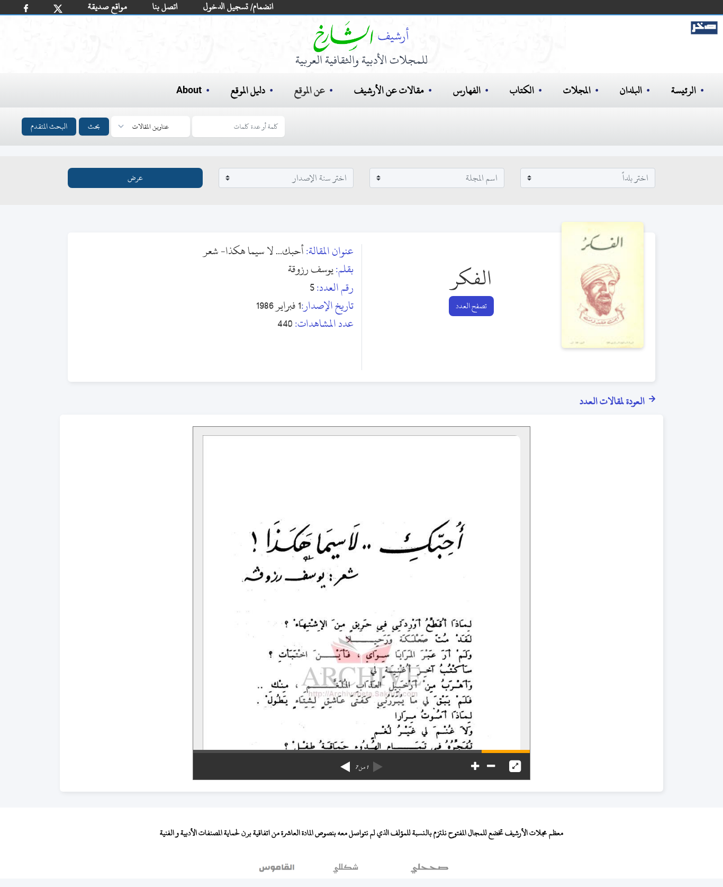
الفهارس (467, 90)
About (189, 90)
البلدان (631, 90)
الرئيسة (683, 90)
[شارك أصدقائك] (26, 8)
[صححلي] (429, 871)
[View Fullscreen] (515, 766)
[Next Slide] (345, 763)
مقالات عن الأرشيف (389, 90)
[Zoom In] (475, 766)
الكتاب (522, 90)
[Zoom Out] (491, 766)
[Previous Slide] (378, 763)
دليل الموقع (248, 90)
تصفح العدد (471, 306)
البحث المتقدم (49, 126)
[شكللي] (345, 871)
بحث (94, 126)
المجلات (577, 90)
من (361, 767)
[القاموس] (278, 871)
